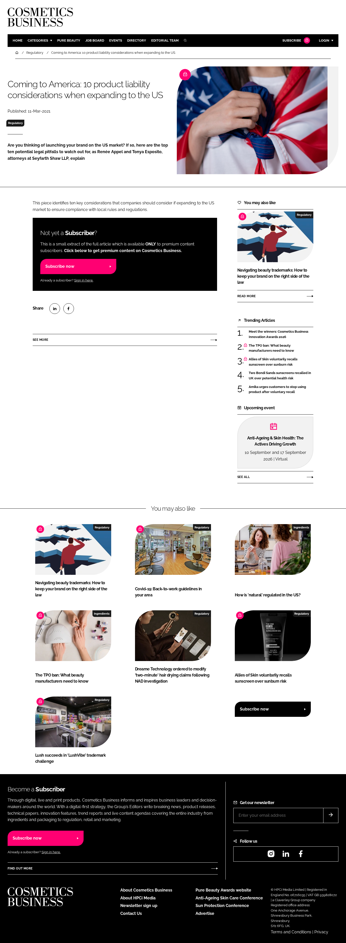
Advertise (205, 913)
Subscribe (291, 40)
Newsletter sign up (138, 905)
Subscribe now (59, 266)
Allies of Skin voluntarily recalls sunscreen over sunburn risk (273, 362)
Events (115, 40)
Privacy (321, 932)
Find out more (20, 868)
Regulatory (15, 122)
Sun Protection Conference (222, 905)
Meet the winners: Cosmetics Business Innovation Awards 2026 (278, 334)
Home (18, 40)
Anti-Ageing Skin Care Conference (229, 898)
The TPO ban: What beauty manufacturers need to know (271, 348)
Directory (136, 40)
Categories (38, 40)
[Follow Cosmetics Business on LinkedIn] (286, 855)
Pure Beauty (68, 40)
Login (324, 40)
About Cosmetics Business (146, 890)
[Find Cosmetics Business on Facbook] (301, 855)
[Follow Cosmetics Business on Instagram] (271, 855)
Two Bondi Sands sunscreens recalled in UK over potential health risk (280, 375)
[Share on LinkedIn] (54, 308)
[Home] (17, 53)
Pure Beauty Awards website (223, 890)
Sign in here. (83, 280)
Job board (94, 40)
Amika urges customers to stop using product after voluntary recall (277, 389)
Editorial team (165, 40)
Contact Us (131, 913)
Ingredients (301, 527)
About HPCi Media (138, 898)
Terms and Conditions (291, 932)
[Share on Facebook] (68, 308)
